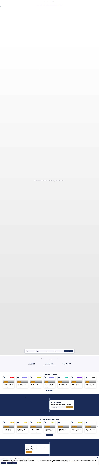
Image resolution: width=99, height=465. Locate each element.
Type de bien (37, 350)
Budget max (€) (57, 351)
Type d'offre (27, 350)
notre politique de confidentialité (73, 461)
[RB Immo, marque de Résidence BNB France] (49, 1)
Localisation (47, 351)
